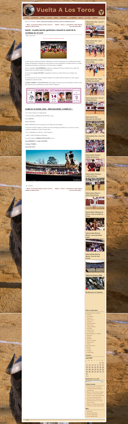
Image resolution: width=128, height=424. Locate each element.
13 (95, 367)
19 (92, 369)
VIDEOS (56, 17)
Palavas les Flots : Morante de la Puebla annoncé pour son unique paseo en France (94, 400)
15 (100, 367)
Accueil (26, 21)
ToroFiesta (89, 318)
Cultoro (89, 344)
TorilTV (89, 349)
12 (92, 367)
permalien (30, 185)
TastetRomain (90, 352)
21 (97, 369)
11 (89, 367)
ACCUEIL (27, 17)
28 (97, 371)
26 (92, 371)
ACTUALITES (34, 17)
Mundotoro (89, 335)
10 (87, 367)
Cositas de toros (90, 330)
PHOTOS (49, 17)
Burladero (89, 338)
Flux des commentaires (92, 414)
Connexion (89, 411)
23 (103, 369)
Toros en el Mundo (91, 340)
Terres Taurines (90, 319)
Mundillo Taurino (91, 323)
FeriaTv (89, 347)
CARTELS (42, 17)
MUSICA (80, 17)
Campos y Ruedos (91, 326)
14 (97, 367)
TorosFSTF (89, 328)
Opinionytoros (90, 342)
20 (95, 369)
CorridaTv (89, 350)
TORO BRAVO (63, 17)
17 (87, 369)
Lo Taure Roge (90, 331)
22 (100, 369)
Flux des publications (92, 413)
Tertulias (89, 314)
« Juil (87, 376)
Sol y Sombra (90, 316)
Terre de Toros (90, 325)
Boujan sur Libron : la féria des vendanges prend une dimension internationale (94, 388)
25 (89, 371)
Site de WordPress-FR (92, 416)
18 (89, 369)
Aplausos (89, 337)
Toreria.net (89, 321)
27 (95, 371)
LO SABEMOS (73, 17)
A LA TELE (88, 17)
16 (103, 367)
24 (87, 371)
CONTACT (95, 17)
